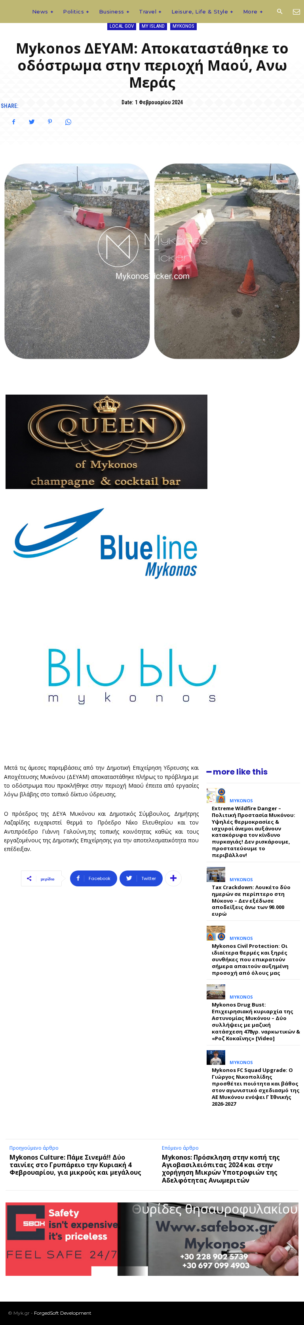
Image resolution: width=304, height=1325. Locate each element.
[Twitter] (32, 122)
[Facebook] (13, 122)
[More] (173, 878)
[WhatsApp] (68, 122)
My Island (153, 26)
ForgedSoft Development (62, 1313)
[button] (279, 12)
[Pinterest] (50, 122)
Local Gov (122, 26)
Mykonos (183, 26)
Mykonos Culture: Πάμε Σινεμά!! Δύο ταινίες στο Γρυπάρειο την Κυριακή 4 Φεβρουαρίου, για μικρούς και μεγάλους (75, 1165)
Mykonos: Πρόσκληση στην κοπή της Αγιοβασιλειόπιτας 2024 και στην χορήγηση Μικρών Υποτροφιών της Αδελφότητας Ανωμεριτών (221, 1169)
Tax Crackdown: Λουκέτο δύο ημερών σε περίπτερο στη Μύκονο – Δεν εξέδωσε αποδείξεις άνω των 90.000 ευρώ (251, 901)
